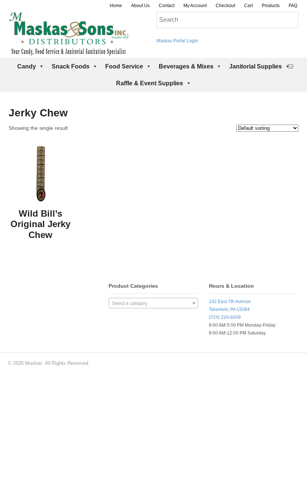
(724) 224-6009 (225, 317)
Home (116, 5)
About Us (140, 5)
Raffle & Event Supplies (149, 83)
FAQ (293, 5)
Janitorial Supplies (255, 66)
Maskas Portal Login (177, 40)
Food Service (124, 66)
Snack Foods (70, 66)
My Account (195, 5)
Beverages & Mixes (186, 66)
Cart (248, 5)
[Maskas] (68, 52)
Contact (166, 5)
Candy (26, 66)
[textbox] (153, 303)
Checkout (225, 5)
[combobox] (153, 303)
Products (271, 5)
